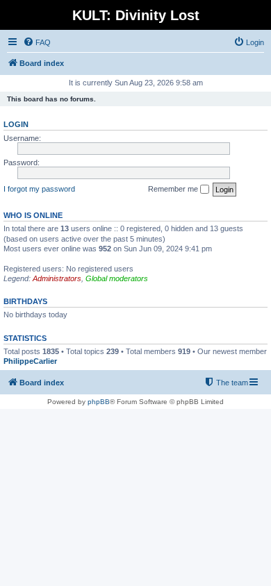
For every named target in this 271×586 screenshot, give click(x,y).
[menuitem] (37, 42)
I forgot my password (39, 189)
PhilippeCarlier (30, 361)
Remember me (174, 189)
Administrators (57, 278)
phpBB (99, 401)
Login (15, 124)
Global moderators (116, 278)
